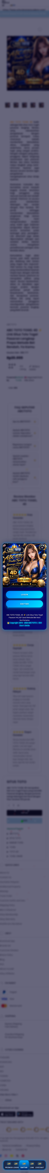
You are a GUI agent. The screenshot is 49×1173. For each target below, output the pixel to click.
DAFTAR (24, 604)
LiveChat (39, 1167)
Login (16, 1167)
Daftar (24, 1167)
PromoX (9, 1167)
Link (32, 1167)
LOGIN (24, 594)
